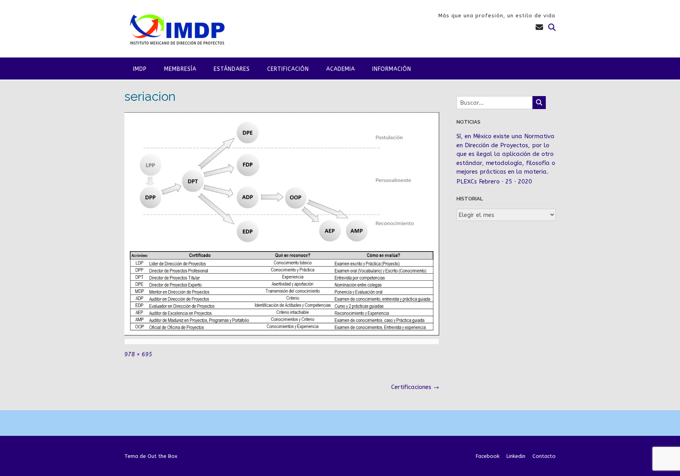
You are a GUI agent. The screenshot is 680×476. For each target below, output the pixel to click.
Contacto (544, 456)
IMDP (140, 69)
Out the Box (162, 456)
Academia (340, 69)
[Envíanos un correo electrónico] (539, 27)
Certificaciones (415, 387)
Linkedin (515, 456)
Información (391, 69)
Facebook (487, 456)
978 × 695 (138, 354)
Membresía (180, 69)
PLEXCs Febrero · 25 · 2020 (494, 181)
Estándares (232, 69)
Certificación (288, 69)
